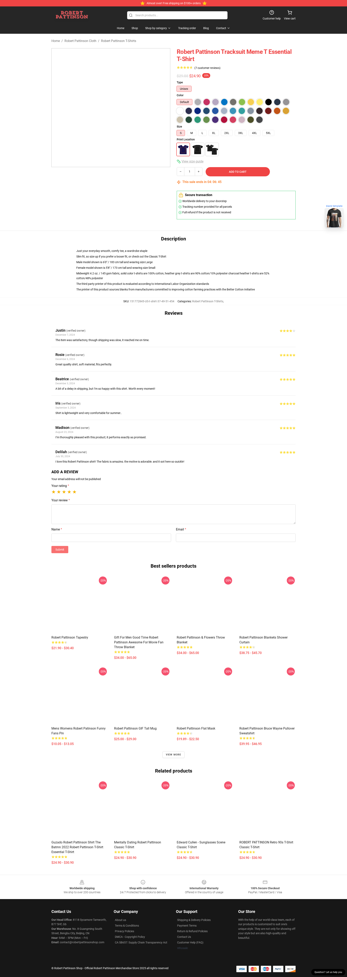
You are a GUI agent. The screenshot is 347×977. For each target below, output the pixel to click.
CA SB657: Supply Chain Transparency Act (141, 942)
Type (180, 82)
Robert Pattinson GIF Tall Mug (135, 728)
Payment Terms (187, 925)
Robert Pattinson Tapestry (69, 637)
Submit (59, 549)
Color (180, 95)
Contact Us (184, 936)
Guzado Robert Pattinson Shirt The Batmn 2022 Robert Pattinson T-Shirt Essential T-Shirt (77, 847)
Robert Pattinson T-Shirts (118, 41)
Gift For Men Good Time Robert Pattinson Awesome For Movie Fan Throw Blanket (138, 642)
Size (179, 126)
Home (55, 41)
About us (120, 920)
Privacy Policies (124, 931)
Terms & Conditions (127, 925)
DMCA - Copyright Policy (130, 936)
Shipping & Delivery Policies (194, 920)
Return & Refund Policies (192, 931)
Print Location (186, 139)
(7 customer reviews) (207, 67)
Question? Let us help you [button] (328, 972)
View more (173, 754)
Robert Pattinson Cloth (80, 41)
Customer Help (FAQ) (190, 942)
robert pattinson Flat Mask (196, 728)
